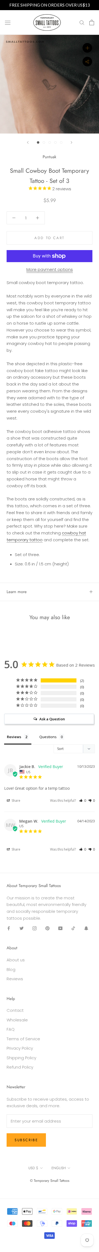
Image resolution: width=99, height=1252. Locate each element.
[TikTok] (73, 928)
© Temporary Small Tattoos (49, 1180)
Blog (11, 969)
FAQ (11, 1029)
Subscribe (26, 1140)
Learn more (17, 592)
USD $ (33, 1168)
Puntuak (49, 157)
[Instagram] (34, 928)
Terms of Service (23, 1039)
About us (16, 960)
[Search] (81, 22)
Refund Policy (20, 1067)
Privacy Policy (20, 1048)
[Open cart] (91, 22)
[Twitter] (22, 928)
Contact (15, 1010)
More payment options (49, 269)
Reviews (15, 979)
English (58, 1168)
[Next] (71, 142)
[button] (82, 800)
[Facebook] (9, 928)
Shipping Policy (21, 1058)
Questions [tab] (48, 736)
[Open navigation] (7, 22)
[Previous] (28, 142)
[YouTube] (60, 928)
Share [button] (15, 800)
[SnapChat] (86, 928)
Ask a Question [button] (52, 718)
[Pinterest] (47, 928)
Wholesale (17, 1020)
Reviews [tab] (14, 736)
